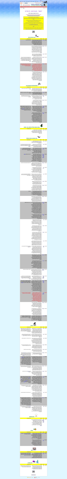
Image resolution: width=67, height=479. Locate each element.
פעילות (26, 1)
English (20, 1)
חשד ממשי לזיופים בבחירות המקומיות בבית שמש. (33, 21)
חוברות (28, 1)
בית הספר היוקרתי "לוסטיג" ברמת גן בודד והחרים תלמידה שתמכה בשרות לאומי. (33, 27)
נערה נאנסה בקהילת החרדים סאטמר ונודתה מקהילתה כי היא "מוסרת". (33, 22)
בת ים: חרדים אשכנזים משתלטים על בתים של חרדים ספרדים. (33, 20)
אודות (37, 1)
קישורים (31, 1)
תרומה (22, 1)
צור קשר (35, 1)
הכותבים (24, 1)
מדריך (29, 1)
